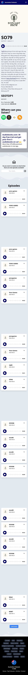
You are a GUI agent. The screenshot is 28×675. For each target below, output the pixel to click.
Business (6, 643)
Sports (22, 656)
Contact (23, 671)
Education (19, 640)
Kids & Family (14, 643)
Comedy (7, 640)
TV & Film (14, 648)
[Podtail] (9, 117)
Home (4, 671)
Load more (14, 626)
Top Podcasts (11, 671)
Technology (7, 648)
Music (22, 643)
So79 (3, 51)
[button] (26, 2)
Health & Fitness (7, 656)
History (7, 651)
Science (16, 656)
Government (17, 654)
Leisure (9, 654)
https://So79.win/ (11, 78)
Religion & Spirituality (8, 646)
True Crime (14, 651)
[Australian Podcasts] (14, 662)
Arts (13, 640)
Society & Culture (20, 646)
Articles (18, 671)
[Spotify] (3, 117)
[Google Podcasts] (14, 117)
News (21, 651)
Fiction (22, 648)
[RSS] (19, 117)
